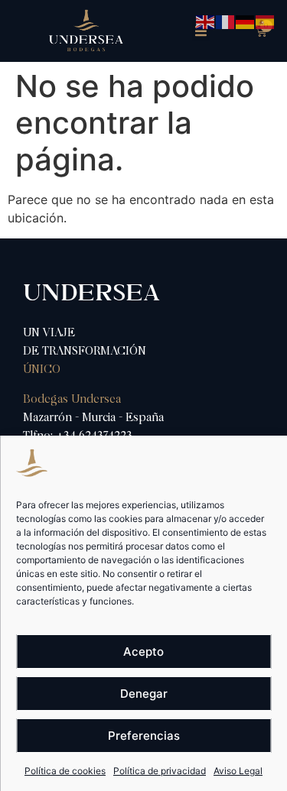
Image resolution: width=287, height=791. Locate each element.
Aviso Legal (238, 770)
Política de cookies (65, 770)
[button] (201, 31)
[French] (226, 20)
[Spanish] (266, 20)
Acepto (143, 651)
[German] (246, 20)
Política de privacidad (159, 770)
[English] (206, 20)
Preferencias (144, 735)
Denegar (144, 693)
